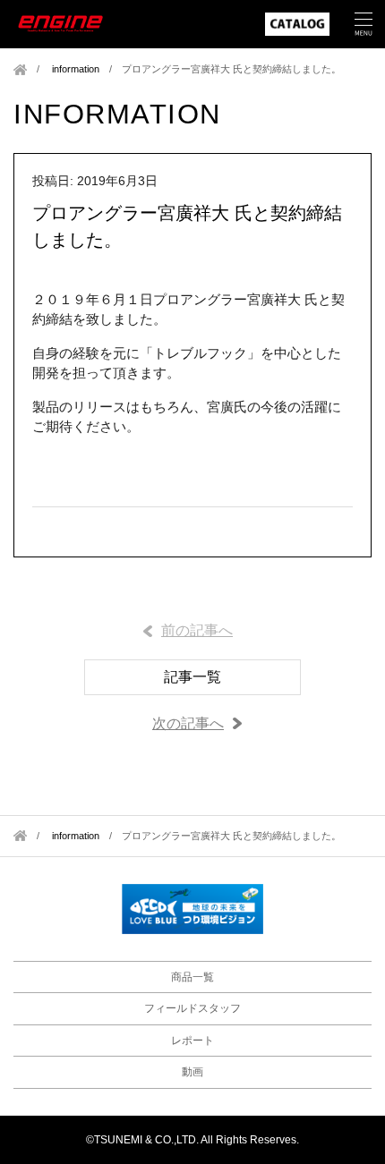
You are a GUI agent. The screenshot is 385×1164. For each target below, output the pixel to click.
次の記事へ (188, 723)
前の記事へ (197, 630)
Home (20, 69)
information (75, 69)
